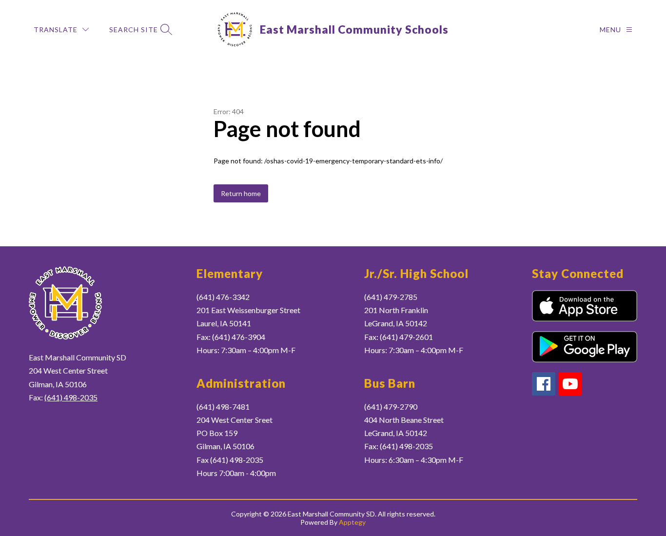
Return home (241, 193)
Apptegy (352, 522)
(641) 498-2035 (71, 397)
